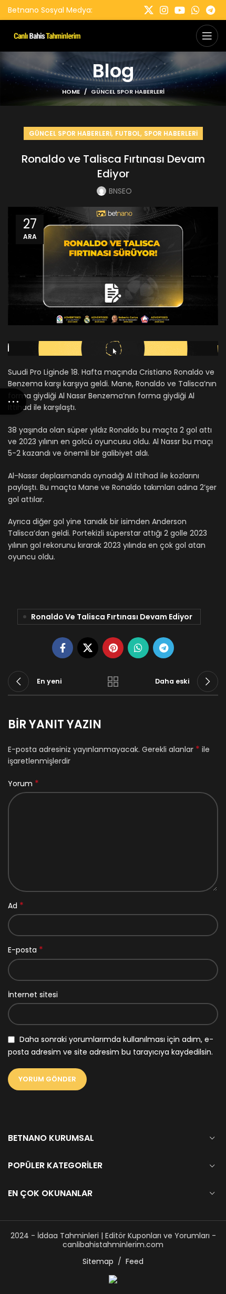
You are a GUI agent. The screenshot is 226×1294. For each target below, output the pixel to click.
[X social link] (149, 10)
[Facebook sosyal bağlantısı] (62, 647)
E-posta (25, 950)
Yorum (23, 783)
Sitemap (98, 1261)
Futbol (127, 133)
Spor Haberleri (171, 133)
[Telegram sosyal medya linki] (210, 10)
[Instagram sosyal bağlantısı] (164, 10)
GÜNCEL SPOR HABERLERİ (128, 91)
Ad (16, 905)
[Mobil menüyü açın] (207, 35)
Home (71, 91)
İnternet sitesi (33, 994)
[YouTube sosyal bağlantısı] (179, 10)
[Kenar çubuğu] (13, 401)
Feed (134, 1261)
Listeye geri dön (113, 681)
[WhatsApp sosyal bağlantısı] (195, 10)
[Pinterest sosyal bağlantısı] (113, 647)
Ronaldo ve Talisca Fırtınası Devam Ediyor (111, 616)
